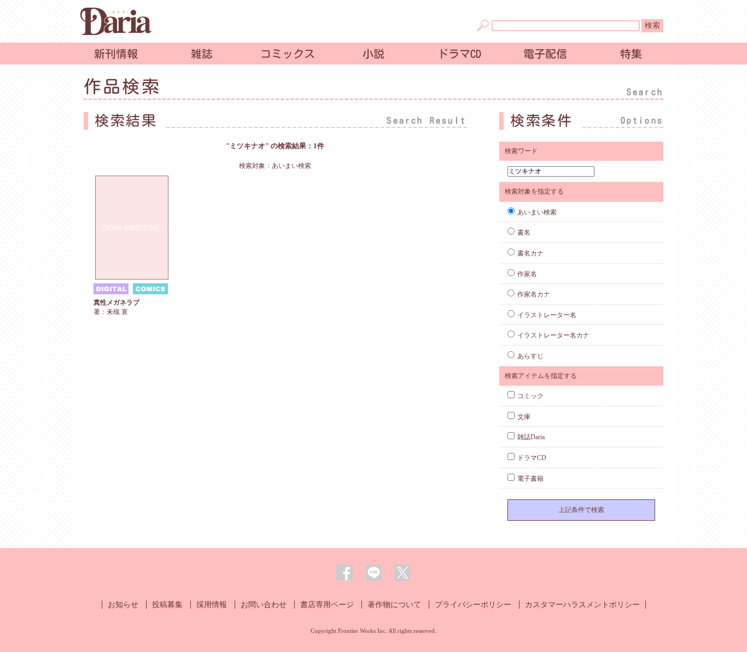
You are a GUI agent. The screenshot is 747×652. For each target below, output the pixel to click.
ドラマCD (459, 53)
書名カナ (530, 253)
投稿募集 (167, 605)
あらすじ (530, 356)
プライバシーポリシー (473, 605)
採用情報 (211, 605)
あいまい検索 (537, 212)
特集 (631, 53)
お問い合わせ (264, 605)
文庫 (523, 417)
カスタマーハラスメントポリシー (582, 605)
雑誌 (202, 53)
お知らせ (123, 605)
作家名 (527, 274)
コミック (530, 396)
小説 (373, 53)
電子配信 (545, 53)
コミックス (287, 53)
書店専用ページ (327, 605)
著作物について (394, 605)
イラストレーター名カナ (553, 335)
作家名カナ (533, 294)
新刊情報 (116, 53)
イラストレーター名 (546, 315)
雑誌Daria (531, 437)
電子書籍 (530, 478)
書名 (523, 232)
